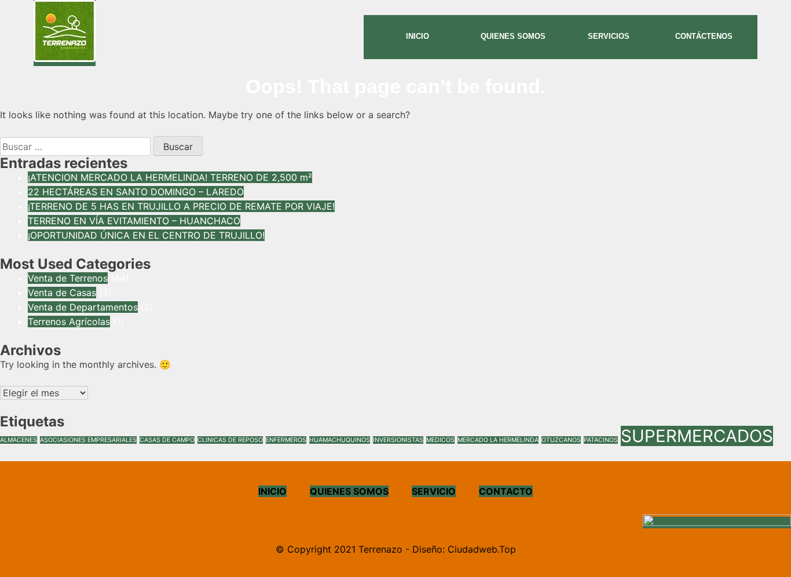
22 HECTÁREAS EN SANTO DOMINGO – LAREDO (136, 192)
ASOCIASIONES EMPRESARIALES (88, 440)
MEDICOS (440, 440)
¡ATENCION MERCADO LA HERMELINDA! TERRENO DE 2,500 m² (170, 177)
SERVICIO (434, 491)
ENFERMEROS (286, 440)
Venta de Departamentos (83, 307)
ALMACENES (18, 440)
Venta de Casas (62, 292)
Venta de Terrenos (68, 278)
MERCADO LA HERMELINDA (498, 440)
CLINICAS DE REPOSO (230, 440)
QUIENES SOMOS (349, 491)
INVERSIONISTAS (398, 440)
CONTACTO (506, 491)
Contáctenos (704, 36)
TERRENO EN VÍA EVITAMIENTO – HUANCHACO (134, 221)
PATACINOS (601, 440)
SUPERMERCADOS (697, 436)
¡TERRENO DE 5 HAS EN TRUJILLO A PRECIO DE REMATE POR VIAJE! (181, 206)
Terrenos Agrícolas (69, 321)
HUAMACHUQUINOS (339, 440)
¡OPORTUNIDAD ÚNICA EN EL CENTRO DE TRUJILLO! (146, 235)
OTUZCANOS (561, 440)
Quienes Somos (513, 36)
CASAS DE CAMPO (167, 440)
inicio (417, 36)
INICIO (272, 491)
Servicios (608, 36)
